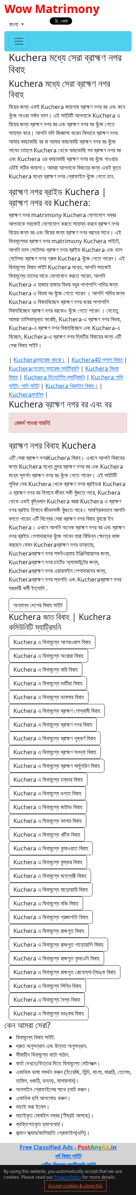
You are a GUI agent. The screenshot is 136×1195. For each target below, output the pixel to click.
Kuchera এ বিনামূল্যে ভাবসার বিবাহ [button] (48, 697)
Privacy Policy (67, 1177)
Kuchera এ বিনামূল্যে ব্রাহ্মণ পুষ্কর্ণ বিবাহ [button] (54, 738)
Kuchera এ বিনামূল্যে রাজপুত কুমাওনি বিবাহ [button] (56, 958)
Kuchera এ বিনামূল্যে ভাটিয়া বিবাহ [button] (47, 683)
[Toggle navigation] (19, 41)
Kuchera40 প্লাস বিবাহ (97, 360)
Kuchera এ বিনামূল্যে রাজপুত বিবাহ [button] (48, 931)
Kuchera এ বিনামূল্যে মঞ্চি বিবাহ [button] (45, 903)
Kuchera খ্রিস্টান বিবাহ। (71, 386)
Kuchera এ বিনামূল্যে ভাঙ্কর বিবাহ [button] (48, 1013)
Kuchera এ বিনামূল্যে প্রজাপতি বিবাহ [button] (50, 917)
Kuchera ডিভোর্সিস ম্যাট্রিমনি (54, 377)
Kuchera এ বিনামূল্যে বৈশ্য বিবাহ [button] (46, 1000)
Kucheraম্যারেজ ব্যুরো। (39, 360)
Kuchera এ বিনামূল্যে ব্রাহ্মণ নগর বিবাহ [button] (52, 725)
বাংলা (14, 24)
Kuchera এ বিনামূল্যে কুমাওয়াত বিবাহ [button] (50, 848)
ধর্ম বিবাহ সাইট (68, 1156)
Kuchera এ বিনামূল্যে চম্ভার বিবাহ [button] (48, 780)
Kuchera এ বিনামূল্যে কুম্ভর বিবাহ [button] (47, 862)
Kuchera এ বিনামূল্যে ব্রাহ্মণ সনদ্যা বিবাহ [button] (54, 752)
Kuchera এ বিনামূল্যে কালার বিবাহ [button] (47, 821)
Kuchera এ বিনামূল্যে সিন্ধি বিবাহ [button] (47, 986)
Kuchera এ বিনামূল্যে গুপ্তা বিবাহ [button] (47, 793)
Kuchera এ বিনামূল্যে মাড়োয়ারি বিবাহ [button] (50, 890)
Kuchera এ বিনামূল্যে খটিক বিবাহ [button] (46, 835)
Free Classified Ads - (68, 1147)
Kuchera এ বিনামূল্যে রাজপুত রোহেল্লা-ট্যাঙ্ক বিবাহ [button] (64, 972)
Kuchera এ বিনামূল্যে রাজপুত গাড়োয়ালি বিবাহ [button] (58, 945)
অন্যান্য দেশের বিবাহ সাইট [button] (37, 605)
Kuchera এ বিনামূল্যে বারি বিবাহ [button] (45, 669)
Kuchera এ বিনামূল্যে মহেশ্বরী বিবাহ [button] (49, 876)
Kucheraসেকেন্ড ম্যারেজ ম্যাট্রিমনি (44, 368)
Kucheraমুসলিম (26, 394)
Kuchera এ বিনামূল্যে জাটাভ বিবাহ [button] (47, 807)
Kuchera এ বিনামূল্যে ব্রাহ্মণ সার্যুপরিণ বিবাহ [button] (56, 766)
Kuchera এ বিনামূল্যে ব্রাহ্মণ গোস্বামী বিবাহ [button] (56, 711)
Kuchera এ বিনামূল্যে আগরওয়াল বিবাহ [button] (52, 642)
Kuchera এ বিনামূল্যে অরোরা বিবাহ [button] (48, 656)
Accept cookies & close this (75, 1186)
